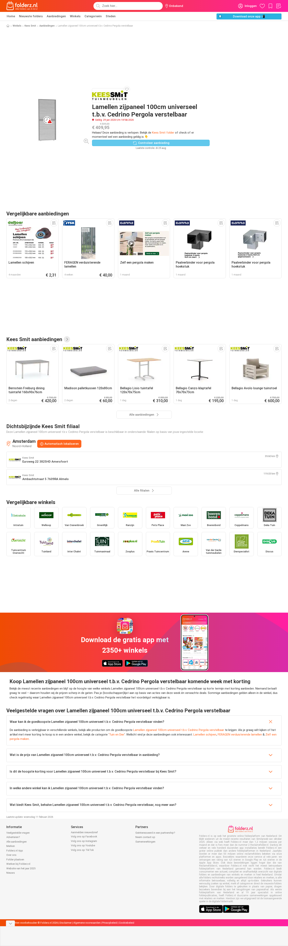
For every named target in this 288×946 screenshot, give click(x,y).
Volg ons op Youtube (83, 845)
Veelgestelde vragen (18, 832)
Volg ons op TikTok (82, 849)
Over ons (11, 854)
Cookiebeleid (126, 922)
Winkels (75, 16)
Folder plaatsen (15, 859)
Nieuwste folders (31, 16)
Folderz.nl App (14, 850)
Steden (111, 16)
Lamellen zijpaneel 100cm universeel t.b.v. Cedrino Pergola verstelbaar (178, 730)
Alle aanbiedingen (16, 841)
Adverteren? (13, 837)
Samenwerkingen (145, 841)
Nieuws (10, 872)
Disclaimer (65, 922)
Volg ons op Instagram (84, 841)
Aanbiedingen (56, 16)
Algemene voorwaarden (86, 922)
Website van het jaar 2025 (20, 868)
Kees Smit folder (163, 132)
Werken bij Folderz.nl (18, 863)
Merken (10, 846)
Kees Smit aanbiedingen (34, 339)
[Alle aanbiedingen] (67, 339)
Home (11, 16)
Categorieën (93, 16)
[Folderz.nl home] (22, 6)
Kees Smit (30, 25)
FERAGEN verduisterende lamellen (240, 734)
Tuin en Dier (116, 734)
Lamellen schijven (204, 734)
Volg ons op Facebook (84, 836)
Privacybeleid (109, 922)
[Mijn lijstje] (278, 6)
